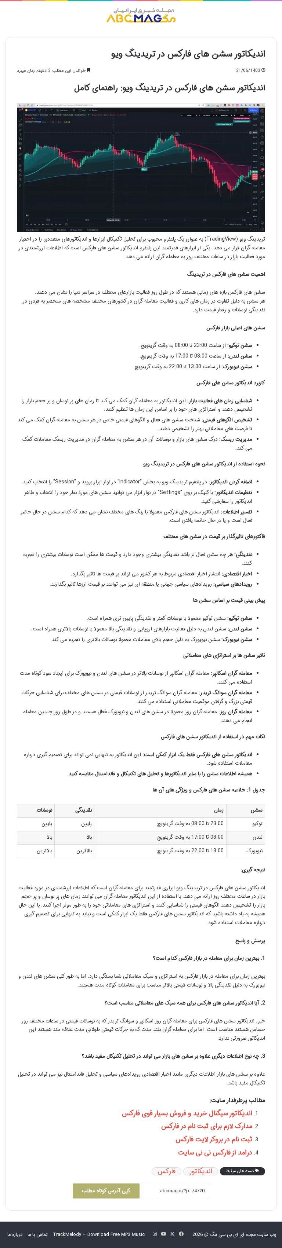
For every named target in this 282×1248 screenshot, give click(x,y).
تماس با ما (38, 1234)
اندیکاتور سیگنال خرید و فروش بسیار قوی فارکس (187, 1113)
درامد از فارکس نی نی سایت (215, 1153)
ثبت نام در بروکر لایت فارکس (214, 1139)
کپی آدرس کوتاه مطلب (106, 1191)
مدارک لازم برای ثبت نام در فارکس (206, 1126)
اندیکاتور (200, 1171)
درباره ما (14, 1234)
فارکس (167, 1171)
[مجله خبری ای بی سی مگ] (141, 16)
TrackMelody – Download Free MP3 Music (99, 1234)
